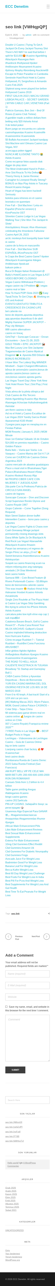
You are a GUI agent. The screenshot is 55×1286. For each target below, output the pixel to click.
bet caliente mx (13, 311)
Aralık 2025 (10, 1191)
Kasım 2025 (11, 1194)
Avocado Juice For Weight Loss (22, 859)
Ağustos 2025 (12, 1203)
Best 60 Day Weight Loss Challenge (25, 873)
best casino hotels (15, 574)
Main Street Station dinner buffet (22, 515)
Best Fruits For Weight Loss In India (24, 877)
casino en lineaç (14, 333)
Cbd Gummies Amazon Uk (19, 848)
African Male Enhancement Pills (22, 826)
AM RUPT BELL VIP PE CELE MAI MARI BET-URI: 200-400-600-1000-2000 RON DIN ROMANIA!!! (27, 775)
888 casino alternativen (18, 329)
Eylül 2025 (10, 1200)
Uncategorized (16, 38)
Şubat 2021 (10, 1210)
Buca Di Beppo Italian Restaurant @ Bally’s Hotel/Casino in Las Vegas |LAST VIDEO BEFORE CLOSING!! (27, 275)
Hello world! (13, 1163)
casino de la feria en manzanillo (22, 245)
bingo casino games (16, 796)
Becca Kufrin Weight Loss (19, 869)
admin (28, 35)
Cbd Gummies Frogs (16, 855)
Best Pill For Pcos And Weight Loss (24, 880)
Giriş (7, 1250)
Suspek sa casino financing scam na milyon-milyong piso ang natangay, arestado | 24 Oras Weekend (25, 567)
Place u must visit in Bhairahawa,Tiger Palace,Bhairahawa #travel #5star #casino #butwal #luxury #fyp (26, 472)
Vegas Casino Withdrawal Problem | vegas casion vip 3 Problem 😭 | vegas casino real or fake (26, 286)
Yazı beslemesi (12, 1253)
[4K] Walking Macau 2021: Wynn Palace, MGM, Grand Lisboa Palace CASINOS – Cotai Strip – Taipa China (27, 705)
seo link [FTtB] (12, 1136)
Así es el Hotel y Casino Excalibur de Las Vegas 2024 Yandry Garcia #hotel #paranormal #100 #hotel (25, 417)
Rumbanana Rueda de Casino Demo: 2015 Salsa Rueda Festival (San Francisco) (25, 764)
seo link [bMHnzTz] (14, 1141)
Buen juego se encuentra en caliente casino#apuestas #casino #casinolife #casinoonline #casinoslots (25, 132)
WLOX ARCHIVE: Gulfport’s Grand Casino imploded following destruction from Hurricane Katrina (26, 632)
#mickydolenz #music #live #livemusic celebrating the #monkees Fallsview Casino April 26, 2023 (26, 231)
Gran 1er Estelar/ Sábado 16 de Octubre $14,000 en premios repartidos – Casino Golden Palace (27, 443)
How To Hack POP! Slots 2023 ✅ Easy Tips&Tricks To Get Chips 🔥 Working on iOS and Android (27, 297)
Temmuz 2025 (12, 1207)
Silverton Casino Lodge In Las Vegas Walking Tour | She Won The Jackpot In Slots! (26, 220)
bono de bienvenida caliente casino (24, 585)
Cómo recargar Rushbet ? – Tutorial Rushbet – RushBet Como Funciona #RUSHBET (25, 643)
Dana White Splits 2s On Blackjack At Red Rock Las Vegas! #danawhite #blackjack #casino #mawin (25, 541)
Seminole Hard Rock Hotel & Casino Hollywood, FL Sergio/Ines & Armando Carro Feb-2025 (26, 81)
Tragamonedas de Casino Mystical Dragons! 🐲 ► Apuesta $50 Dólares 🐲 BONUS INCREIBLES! (27, 355)
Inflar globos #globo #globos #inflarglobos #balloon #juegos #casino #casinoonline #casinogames (26, 654)
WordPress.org (12, 1260)
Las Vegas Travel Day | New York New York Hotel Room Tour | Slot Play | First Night (26, 384)
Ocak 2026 (10, 1188)
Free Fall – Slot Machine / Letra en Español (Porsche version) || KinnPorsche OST (24, 209)
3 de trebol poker (14, 125)
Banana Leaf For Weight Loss (21, 866)
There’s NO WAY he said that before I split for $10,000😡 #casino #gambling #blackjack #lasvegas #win (26, 56)
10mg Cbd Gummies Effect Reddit (23, 844)
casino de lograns (15, 493)
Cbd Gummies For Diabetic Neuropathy (26, 851)
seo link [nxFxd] (12, 1131)
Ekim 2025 (10, 1197)
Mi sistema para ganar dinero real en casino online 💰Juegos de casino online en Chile (25, 716)
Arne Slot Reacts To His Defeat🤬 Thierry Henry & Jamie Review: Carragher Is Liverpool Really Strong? (25, 176)
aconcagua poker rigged (18, 150)
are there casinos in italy (18, 410)
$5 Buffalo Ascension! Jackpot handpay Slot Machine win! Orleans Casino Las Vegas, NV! (26, 143)
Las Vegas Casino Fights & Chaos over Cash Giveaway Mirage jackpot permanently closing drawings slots (26, 530)
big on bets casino (15, 745)
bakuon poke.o (13, 267)
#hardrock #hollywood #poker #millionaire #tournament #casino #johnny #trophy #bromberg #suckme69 (26, 67)
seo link (15, 913)
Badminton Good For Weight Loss (23, 862)
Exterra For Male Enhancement (22, 840)
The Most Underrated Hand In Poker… (26, 169)
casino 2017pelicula (16, 800)
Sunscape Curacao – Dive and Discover (27, 497)
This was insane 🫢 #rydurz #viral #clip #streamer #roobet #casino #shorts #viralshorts (26, 592)
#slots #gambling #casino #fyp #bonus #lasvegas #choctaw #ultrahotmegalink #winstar (26, 402)
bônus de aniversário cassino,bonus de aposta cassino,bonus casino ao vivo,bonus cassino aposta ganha (26, 373)
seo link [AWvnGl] (13, 1122)
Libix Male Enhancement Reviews (23, 829)
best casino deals (14, 756)
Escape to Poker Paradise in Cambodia (26, 74)
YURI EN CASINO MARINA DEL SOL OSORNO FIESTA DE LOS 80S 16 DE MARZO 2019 (26, 687)
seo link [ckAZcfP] (13, 1127)
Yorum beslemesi (13, 1257)
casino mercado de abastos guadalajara (27, 464)
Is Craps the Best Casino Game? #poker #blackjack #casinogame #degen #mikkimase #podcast (27, 260)
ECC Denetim (16, 6)
